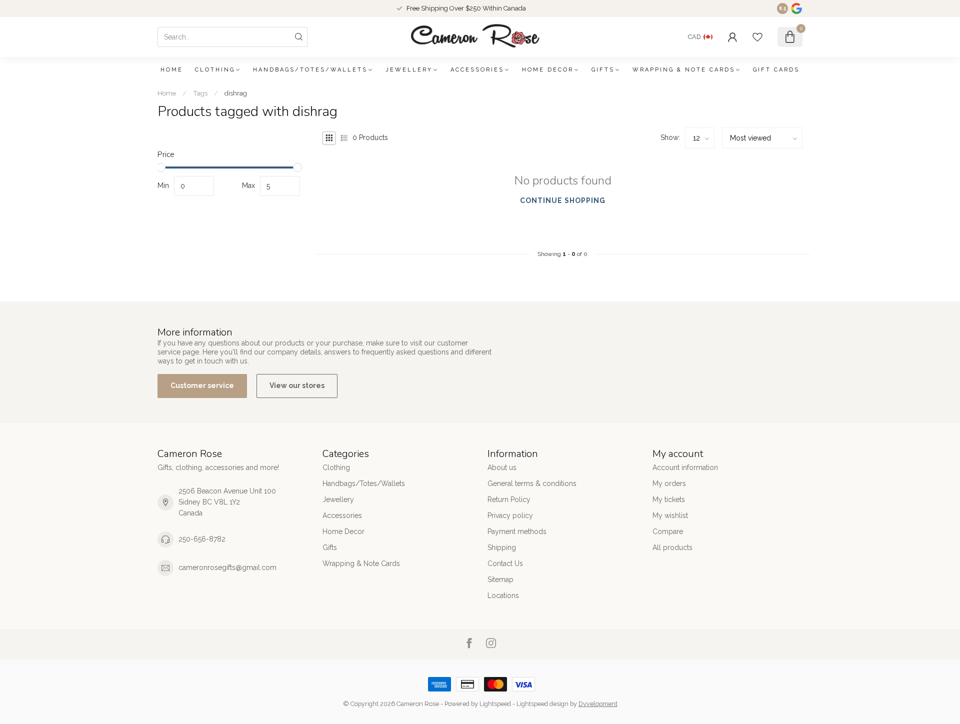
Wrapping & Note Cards (683, 69)
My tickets (668, 500)
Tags (200, 93)
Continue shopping (563, 200)
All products (672, 548)
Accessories (477, 69)
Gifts (603, 69)
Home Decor (548, 69)
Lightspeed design (542, 704)
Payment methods (517, 532)
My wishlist (670, 516)
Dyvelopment (598, 704)
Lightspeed (495, 704)
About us (502, 468)
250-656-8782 (202, 539)
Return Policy (509, 500)
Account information (685, 468)
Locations (503, 596)
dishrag (235, 93)
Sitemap (501, 580)
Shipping (502, 548)
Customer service (202, 386)
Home (171, 69)
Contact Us (505, 564)
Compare (667, 532)
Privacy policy (510, 516)
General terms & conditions (532, 484)
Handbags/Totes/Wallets (310, 69)
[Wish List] (757, 37)
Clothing (215, 69)
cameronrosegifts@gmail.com (227, 568)
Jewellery (409, 69)
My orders (669, 484)
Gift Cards (776, 69)
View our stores (297, 386)
